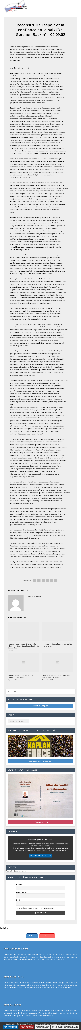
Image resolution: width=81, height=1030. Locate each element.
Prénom (19, 884)
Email (18, 900)
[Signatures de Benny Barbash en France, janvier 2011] (23, 662)
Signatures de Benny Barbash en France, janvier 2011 (21, 676)
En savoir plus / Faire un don (40, 761)
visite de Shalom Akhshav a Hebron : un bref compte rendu (56, 676)
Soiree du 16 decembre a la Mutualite (57, 644)
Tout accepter (10, 1027)
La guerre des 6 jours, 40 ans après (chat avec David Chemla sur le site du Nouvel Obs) (23, 646)
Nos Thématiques (40, 706)
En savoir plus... (59, 959)
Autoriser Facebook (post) (40, 856)
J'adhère (32, 936)
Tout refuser (27, 1027)
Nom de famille (21, 892)
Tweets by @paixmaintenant (16, 871)
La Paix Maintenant (34, 596)
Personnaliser (42, 1027)
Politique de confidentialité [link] (65, 1027)
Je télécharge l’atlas (40, 822)
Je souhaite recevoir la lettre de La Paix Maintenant (36, 908)
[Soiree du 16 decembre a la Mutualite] (57, 631)
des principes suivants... (63, 988)
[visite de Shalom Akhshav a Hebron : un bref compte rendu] (57, 662)
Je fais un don (47, 936)
